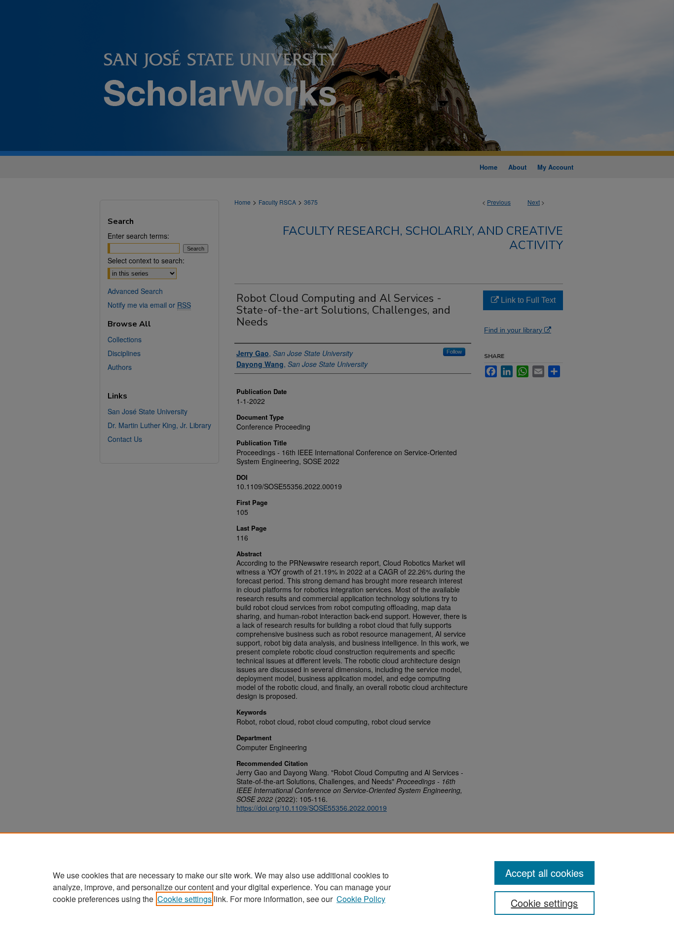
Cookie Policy (361, 899)
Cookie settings (184, 899)
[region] (337, 886)
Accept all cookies (544, 873)
